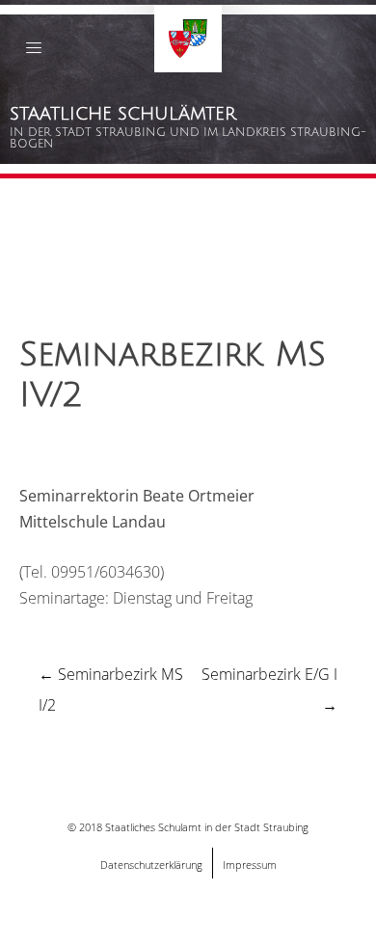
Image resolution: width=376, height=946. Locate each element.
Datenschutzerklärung (151, 864)
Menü (33, 52)
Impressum (250, 864)
